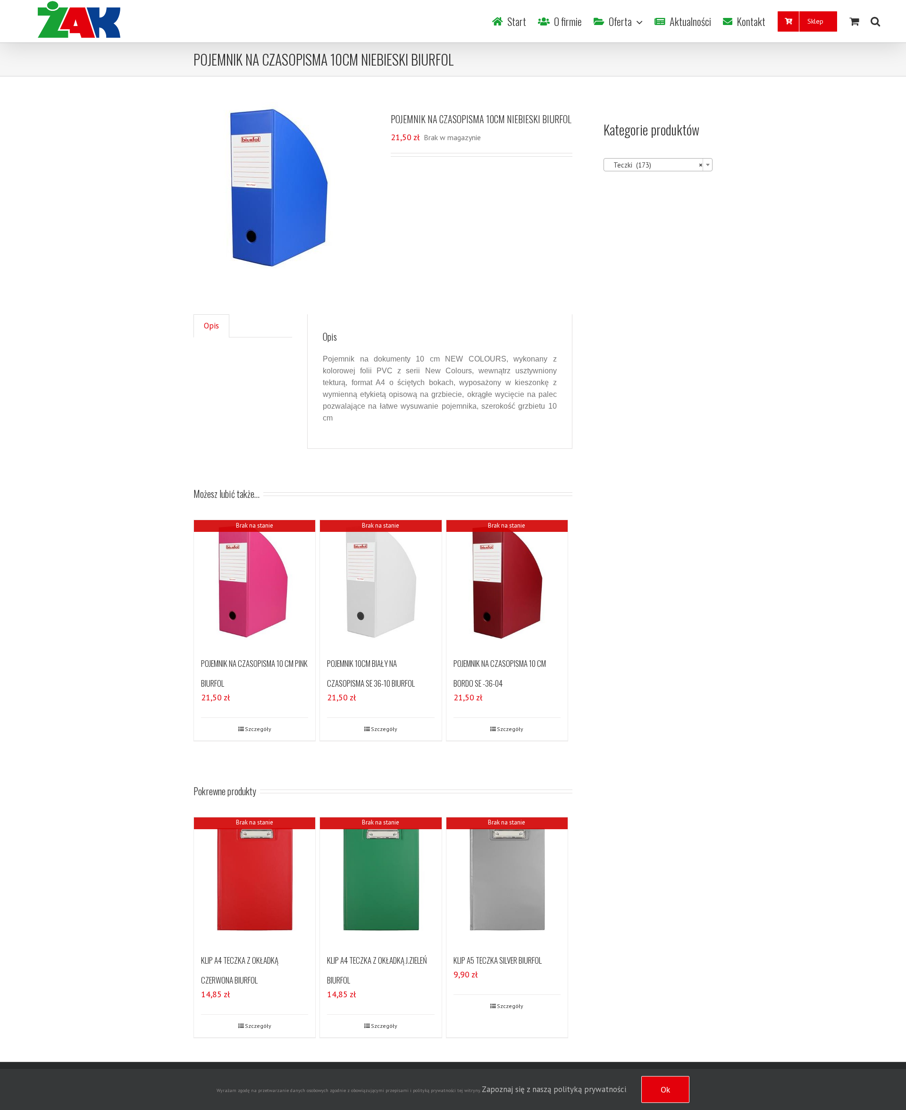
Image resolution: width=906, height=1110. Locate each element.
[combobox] (658, 164)
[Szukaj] (875, 21)
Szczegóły (258, 728)
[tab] (211, 325)
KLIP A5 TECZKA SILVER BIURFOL (497, 960)
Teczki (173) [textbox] (655, 164)
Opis (211, 325)
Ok (665, 1089)
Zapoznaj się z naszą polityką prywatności (554, 1089)
